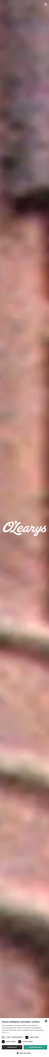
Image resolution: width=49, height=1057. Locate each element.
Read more (5, 1032)
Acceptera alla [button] (35, 1047)
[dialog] (24, 1037)
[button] (45, 4)
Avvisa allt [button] (12, 1047)
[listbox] (46, 1021)
